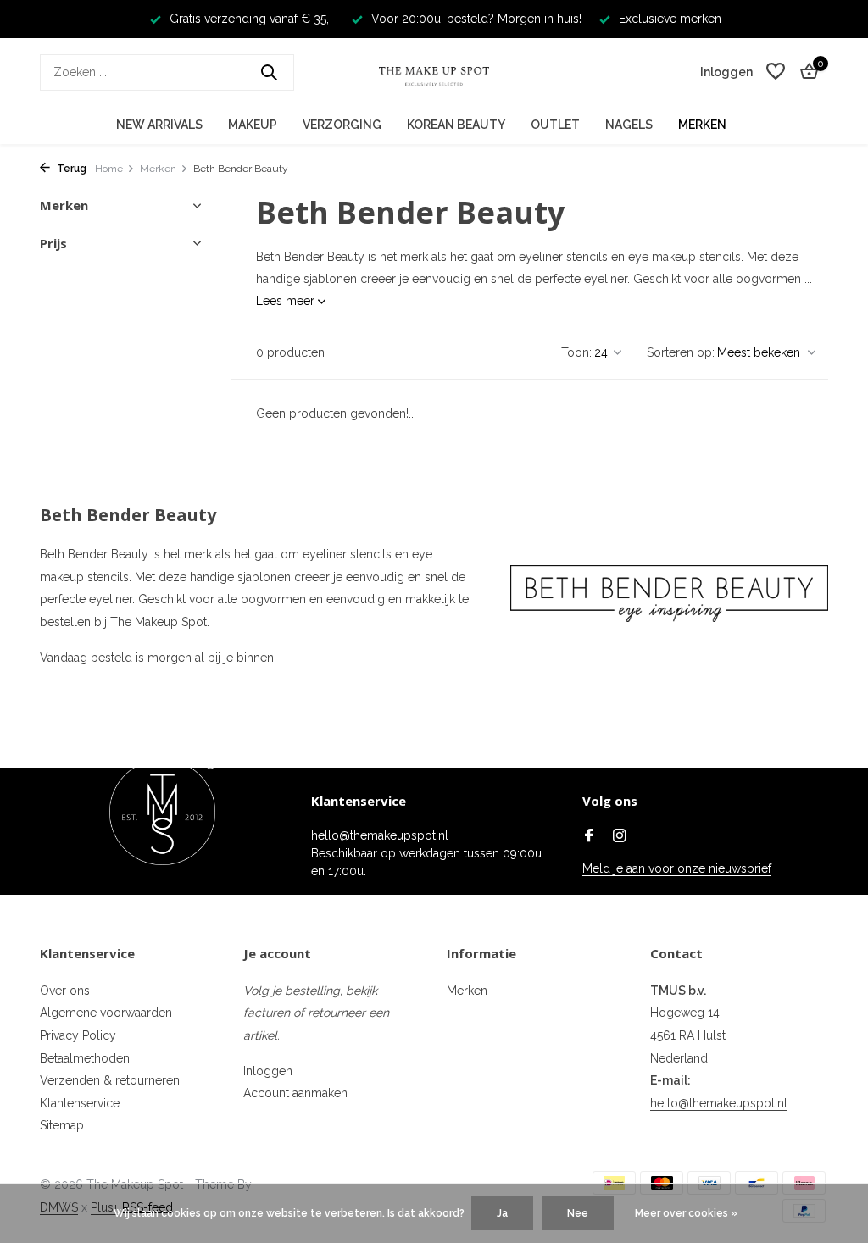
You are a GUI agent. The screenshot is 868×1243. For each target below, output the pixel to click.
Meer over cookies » (686, 1213)
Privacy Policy (78, 1035)
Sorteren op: (681, 352)
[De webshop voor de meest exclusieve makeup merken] (434, 72)
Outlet (555, 124)
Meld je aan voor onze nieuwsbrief (676, 868)
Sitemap (62, 1125)
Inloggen (267, 1071)
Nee (577, 1213)
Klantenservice (80, 1103)
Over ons (65, 990)
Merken (702, 124)
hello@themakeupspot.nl (718, 1103)
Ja (502, 1213)
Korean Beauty (456, 124)
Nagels (629, 124)
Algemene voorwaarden (106, 1012)
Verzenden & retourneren (110, 1080)
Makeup (252, 124)
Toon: (576, 352)
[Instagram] (619, 837)
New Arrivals (159, 124)
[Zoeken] (268, 72)
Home (109, 169)
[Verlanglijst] (775, 72)
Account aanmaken (295, 1093)
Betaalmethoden (85, 1058)
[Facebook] (589, 837)
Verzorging (342, 124)
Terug (70, 169)
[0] (805, 72)
